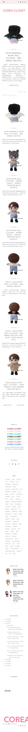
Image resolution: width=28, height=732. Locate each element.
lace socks (7, 523)
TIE (21, 548)
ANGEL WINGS (8, 486)
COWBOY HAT (18, 499)
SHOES (18, 543)
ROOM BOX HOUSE (9, 538)
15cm (6, 481)
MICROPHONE (8, 526)
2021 (7, 663)
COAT (6, 499)
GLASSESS (14, 506)
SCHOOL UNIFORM (16, 541)
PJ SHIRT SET (7, 536)
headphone (14, 511)
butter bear (19, 494)
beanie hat (14, 491)
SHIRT (14, 543)
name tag (7, 528)
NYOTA (19, 528)
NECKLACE (13, 528)
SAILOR (16, 538)
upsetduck (19, 551)
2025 (7, 621)
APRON (14, 486)
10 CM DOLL (14, 49)
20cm (17, 481)
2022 (7, 661)
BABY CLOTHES (15, 489)
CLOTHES (18, 496)
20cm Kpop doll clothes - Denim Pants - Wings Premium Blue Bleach (14, 183)
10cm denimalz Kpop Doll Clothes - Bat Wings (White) (14, 134)
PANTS (17, 531)
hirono (20, 511)
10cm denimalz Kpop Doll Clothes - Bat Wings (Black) (13, 57)
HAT (19, 509)
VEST (6, 553)
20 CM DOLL (14, 175)
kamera (13, 518)
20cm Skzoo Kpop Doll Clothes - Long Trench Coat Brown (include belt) (14, 386)
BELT (19, 491)
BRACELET (12, 494)
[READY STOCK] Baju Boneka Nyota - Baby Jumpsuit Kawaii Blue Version (18, 572)
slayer (11, 546)
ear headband (18, 504)
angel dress (15, 484)
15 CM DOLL (14, 278)
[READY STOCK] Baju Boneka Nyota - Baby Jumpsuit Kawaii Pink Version (18, 583)
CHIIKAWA (7, 496)
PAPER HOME (7, 533)
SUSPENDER (17, 546)
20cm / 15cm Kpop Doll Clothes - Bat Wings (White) (13, 284)
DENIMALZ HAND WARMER (16, 501)
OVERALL (12, 531)
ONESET (7, 531)
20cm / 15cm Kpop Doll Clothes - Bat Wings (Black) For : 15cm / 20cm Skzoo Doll (13, 335)
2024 (7, 623)
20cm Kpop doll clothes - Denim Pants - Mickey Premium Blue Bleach (14, 234)
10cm (13, 479)
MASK (20, 523)
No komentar (13, 95)
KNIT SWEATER (8, 521)
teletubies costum (14, 548)
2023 (7, 659)
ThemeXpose (14, 724)
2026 (7, 619)
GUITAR (19, 506)
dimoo (6, 504)
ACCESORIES (7, 484)
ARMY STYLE (7, 489)
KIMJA (18, 518)
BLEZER (6, 494)
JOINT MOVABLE (13, 516)
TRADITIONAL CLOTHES (10, 551)
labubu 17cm (16, 521)
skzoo (6, 546)
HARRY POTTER (14, 509)
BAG (21, 489)
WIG (10, 553)
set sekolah (8, 543)
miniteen (15, 526)
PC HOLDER (14, 533)
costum (11, 499)
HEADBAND (7, 511)
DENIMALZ (7, 501)
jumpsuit (7, 518)
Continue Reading (14, 85)
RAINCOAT (14, 536)
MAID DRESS (14, 523)
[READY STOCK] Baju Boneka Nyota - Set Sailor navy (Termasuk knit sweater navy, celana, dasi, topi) (18, 596)
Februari (9, 625)
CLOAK (12, 496)
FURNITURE (7, 506)
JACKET (6, 516)
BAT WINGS (7, 491)
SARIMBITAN (7, 541)
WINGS (14, 553)
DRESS (11, 504)
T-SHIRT (6, 548)
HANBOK (7, 509)
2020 (7, 665)
